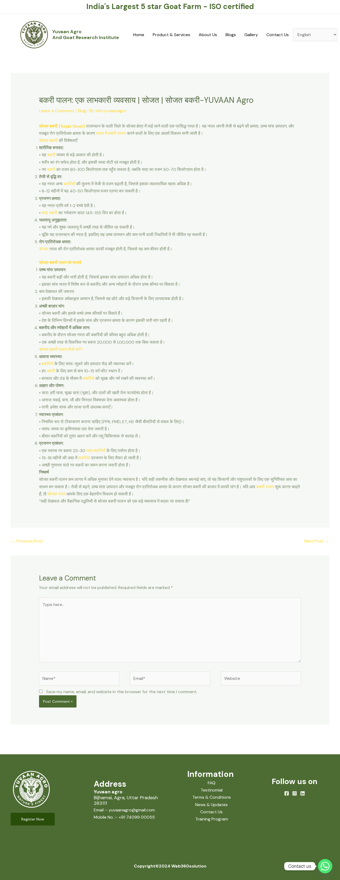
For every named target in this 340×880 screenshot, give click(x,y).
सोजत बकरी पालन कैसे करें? (61, 349)
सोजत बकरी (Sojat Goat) (62, 126)
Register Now (32, 819)
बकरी (51, 155)
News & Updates (211, 804)
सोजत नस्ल (56, 494)
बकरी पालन (265, 487)
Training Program (211, 819)
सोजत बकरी (48, 140)
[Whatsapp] (325, 866)
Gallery (251, 34)
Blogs (231, 34)
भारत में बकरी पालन (111, 133)
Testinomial (212, 790)
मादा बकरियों (95, 450)
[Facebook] (286, 793)
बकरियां (84, 458)
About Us (208, 34)
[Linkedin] (302, 793)
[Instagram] (294, 793)
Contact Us (277, 34)
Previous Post (27, 541)
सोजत (43, 249)
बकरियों (69, 184)
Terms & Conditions (211, 797)
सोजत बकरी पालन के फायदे (60, 262)
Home (138, 34)
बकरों (51, 169)
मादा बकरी (49, 213)
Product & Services (171, 34)
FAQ (211, 783)
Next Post (316, 541)
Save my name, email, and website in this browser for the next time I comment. (121, 691)
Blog (82, 110)
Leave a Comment (56, 110)
